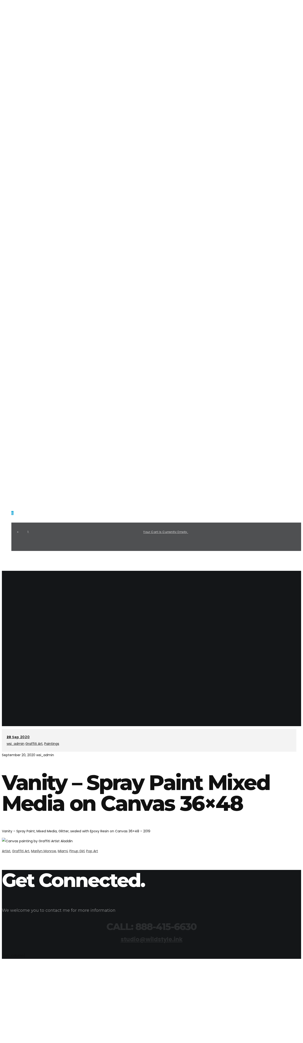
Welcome (19, 319)
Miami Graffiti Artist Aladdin (42, 79)
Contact (19, 472)
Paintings (20, 414)
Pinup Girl (77, 851)
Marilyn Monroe (43, 851)
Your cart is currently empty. (165, 532)
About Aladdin (24, 338)
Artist (6, 851)
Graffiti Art (22, 376)
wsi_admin (15, 743)
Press (16, 357)
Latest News (22, 434)
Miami (63, 851)
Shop (15, 453)
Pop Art (92, 851)
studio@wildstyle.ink (27, 31)
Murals (17, 395)
